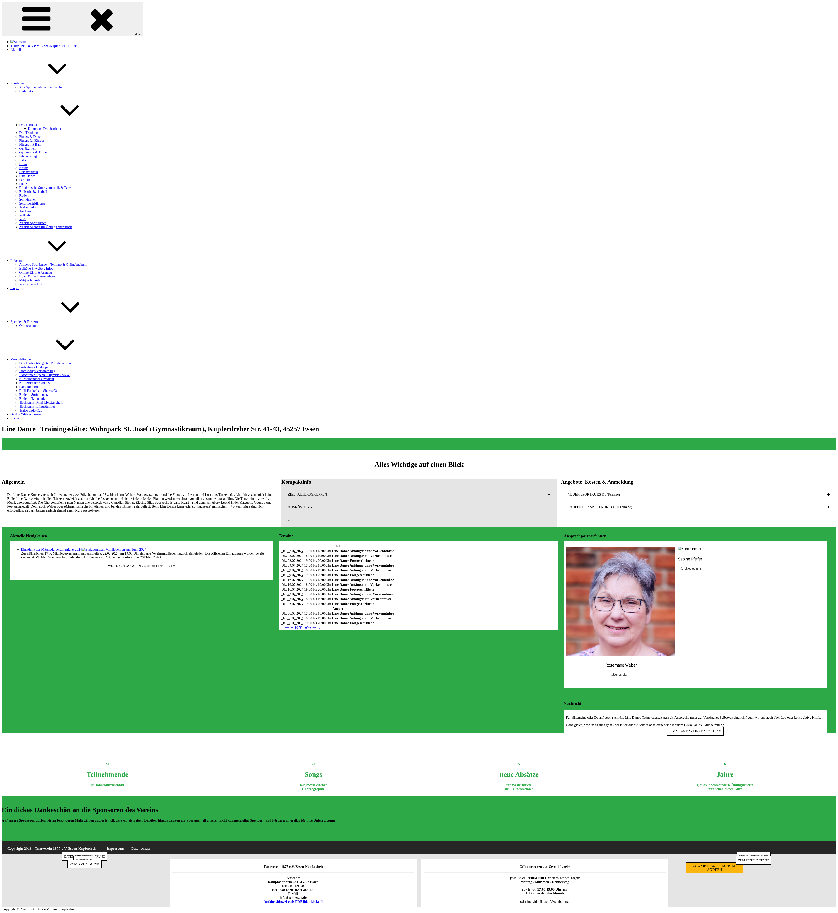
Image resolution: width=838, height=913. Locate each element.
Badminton (26, 91)
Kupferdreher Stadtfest (34, 383)
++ (314, 627)
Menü (137, 34)
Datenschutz (141, 848)
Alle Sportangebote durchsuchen (41, 87)
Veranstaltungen (21, 359)
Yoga (22, 219)
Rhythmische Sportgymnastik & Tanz (45, 187)
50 (300, 627)
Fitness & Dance (30, 136)
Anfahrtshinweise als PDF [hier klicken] (293, 901)
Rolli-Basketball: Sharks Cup (39, 391)
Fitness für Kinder (31, 140)
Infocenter (17, 260)
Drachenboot (28, 125)
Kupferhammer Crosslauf (36, 379)
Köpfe (14, 288)
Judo (22, 160)
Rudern (24, 195)
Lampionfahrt (28, 387)
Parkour (24, 180)
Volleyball (26, 215)
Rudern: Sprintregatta (34, 394)
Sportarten (17, 83)
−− (287, 627)
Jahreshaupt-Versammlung (37, 371)
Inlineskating (28, 156)
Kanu (23, 164)
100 (306, 627)
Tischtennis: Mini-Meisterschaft (40, 402)
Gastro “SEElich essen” (26, 414)
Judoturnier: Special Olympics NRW (44, 375)
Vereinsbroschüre (31, 284)
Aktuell (15, 50)
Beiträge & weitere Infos (36, 268)
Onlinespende (28, 325)
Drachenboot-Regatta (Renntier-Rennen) (47, 363)
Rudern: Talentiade (32, 398)
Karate (23, 168)
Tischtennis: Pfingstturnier (37, 406)
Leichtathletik (28, 172)
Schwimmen (27, 199)
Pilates (23, 184)
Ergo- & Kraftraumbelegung (38, 276)
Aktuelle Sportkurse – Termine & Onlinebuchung (53, 264)
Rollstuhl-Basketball (33, 191)
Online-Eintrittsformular (35, 272)
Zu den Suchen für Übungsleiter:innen (45, 227)
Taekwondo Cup (30, 410)
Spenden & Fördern (24, 322)
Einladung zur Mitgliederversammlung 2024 (51, 549)
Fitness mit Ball (30, 144)
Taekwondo (27, 207)
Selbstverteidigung (32, 203)
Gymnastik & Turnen (33, 152)
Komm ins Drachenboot (44, 129)
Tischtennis (27, 211)
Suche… (16, 418)
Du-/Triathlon (28, 132)
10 (296, 627)
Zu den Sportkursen (32, 223)
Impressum (115, 848)
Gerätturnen (27, 148)
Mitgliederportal (30, 280)
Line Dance (27, 176)
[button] (418, 494)
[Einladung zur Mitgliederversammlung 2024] (114, 549)
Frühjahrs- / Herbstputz (35, 367)
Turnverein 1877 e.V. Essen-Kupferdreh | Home (43, 46)
